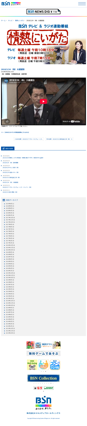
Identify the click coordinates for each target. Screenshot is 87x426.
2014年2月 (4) (10, 324)
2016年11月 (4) (10, 247)
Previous (25, 365)
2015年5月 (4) (10, 289)
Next (62, 365)
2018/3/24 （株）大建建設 (13, 69)
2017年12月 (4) (10, 217)
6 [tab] (45, 383)
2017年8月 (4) (10, 227)
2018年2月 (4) (10, 213)
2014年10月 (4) (10, 305)
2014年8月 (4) (10, 310)
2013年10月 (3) (10, 333)
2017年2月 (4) (10, 240)
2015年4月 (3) (10, 291)
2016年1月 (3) (10, 270)
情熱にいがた (19, 20)
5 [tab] (42, 383)
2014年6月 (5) (10, 314)
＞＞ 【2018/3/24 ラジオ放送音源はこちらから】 (15, 132)
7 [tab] (47, 383)
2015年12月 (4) (10, 273)
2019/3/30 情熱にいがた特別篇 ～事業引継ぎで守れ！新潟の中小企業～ (23, 157)
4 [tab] (40, 383)
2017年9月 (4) (10, 224)
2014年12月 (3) (10, 300)
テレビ (10, 20)
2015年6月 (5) (10, 287)
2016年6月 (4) (10, 259)
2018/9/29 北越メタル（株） (11, 171)
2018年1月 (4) (10, 215)
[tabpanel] (55, 365)
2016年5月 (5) (10, 261)
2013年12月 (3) (10, 328)
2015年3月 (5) (10, 294)
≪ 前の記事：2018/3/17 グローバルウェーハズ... (29, 139)
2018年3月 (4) (10, 210)
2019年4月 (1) (10, 203)
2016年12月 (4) (10, 245)
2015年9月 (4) (10, 280)
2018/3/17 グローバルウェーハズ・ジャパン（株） (17, 186)
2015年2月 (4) (10, 296)
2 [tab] (43, 371)
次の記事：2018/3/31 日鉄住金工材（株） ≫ (59, 139)
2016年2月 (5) (10, 268)
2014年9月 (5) (10, 307)
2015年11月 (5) (10, 275)
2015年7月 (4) (10, 284)
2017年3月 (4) (10, 238)
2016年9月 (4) (10, 252)
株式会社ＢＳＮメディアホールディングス (43, 413)
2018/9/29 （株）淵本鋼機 (10, 161)
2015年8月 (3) (10, 282)
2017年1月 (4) (10, 243)
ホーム (3, 20)
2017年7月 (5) (10, 229)
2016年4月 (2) (10, 264)
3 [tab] (46, 371)
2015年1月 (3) (10, 298)
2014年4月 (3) (10, 319)
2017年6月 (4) (10, 231)
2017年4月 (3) (10, 236)
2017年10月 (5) (10, 222)
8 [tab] (49, 383)
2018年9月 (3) (10, 206)
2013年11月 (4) (10, 331)
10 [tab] (53, 383)
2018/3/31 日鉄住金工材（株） (12, 176)
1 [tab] (41, 371)
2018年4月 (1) (10, 208)
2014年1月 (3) (10, 326)
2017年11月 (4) (10, 220)
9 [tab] (51, 383)
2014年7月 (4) (10, 312)
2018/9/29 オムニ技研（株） (11, 166)
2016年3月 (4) (10, 266)
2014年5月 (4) (10, 317)
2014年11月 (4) (10, 303)
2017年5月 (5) (10, 233)
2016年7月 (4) (10, 257)
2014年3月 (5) (10, 321)
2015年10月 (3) (10, 277)
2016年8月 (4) (10, 254)
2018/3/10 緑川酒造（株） (10, 191)
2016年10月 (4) (10, 250)
